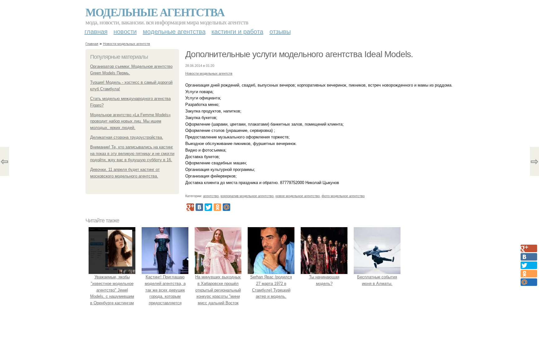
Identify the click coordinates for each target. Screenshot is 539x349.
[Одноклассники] (217, 207)
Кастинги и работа (237, 31)
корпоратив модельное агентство (247, 196)
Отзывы (280, 31)
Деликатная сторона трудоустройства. (126, 137)
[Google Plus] (190, 207)
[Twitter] (208, 207)
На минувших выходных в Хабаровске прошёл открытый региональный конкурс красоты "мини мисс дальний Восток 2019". (218, 293)
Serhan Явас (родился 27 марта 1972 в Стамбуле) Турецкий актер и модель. (271, 287)
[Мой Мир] (226, 207)
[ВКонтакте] (199, 207)
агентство (211, 196)
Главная (96, 31)
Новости (125, 31)
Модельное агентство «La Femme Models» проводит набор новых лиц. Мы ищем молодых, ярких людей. (130, 121)
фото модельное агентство (343, 196)
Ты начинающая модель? (324, 280)
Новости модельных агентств (126, 44)
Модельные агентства (154, 12)
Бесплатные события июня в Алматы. (377, 280)
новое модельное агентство (297, 196)
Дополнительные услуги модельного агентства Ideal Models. (299, 54)
